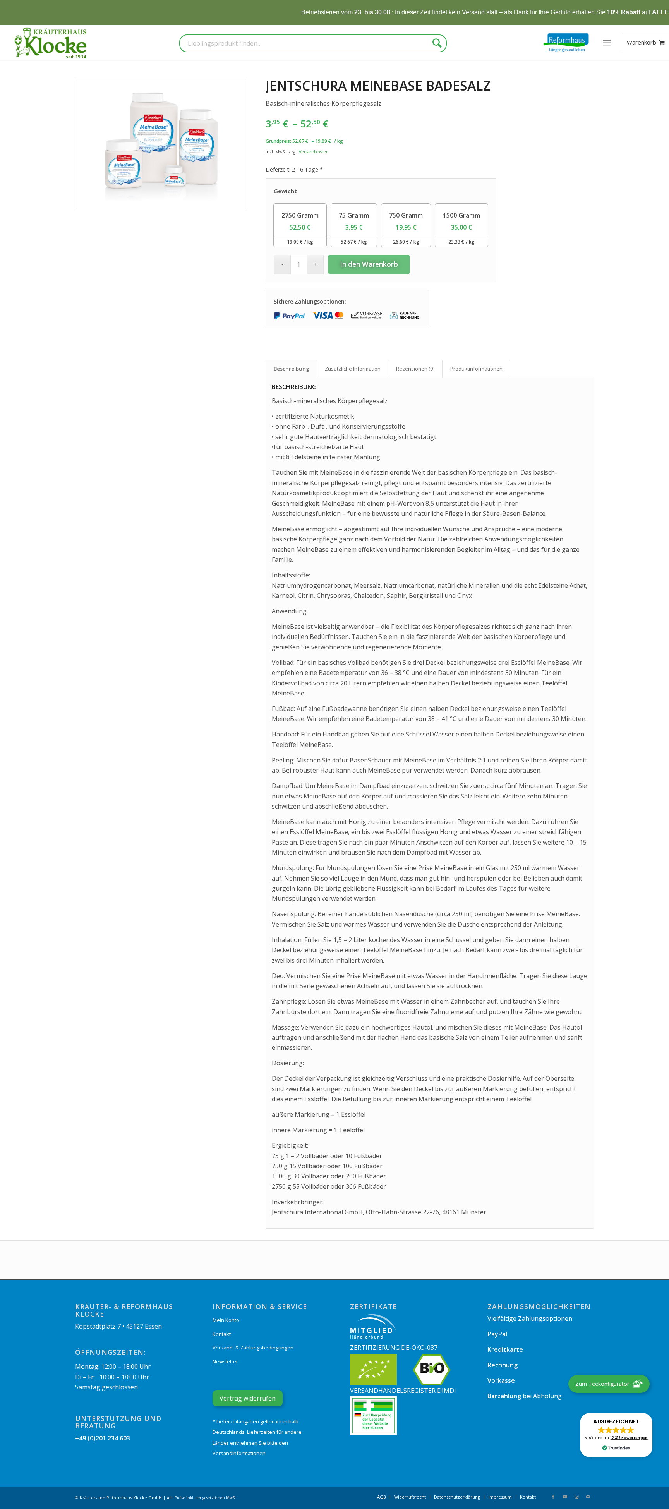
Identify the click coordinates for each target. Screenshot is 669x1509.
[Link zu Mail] (588, 1496)
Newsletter (225, 1361)
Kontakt (222, 1333)
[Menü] (607, 42)
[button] (616, 1435)
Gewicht (285, 191)
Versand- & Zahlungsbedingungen (253, 1347)
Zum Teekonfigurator (602, 1383)
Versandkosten (314, 152)
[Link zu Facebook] (553, 1496)
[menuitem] (607, 42)
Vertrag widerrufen (248, 1398)
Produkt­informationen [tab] (476, 368)
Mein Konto (226, 1320)
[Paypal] (289, 315)
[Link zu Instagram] (576, 1496)
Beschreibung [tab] (291, 368)
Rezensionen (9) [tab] (415, 368)
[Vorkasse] (366, 315)
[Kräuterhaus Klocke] (51, 42)
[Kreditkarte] (327, 315)
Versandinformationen (239, 1453)
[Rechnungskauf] (405, 315)
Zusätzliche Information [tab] (353, 368)
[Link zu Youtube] (565, 1496)
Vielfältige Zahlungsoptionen (529, 1318)
